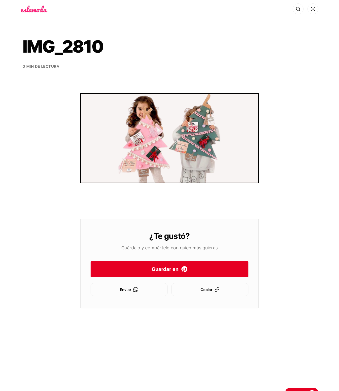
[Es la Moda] (34, 9)
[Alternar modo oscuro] (312, 8)
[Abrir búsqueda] (298, 8)
